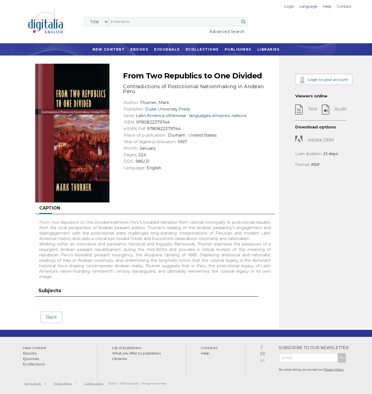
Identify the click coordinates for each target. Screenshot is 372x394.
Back (51, 317)
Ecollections (202, 49)
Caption (49, 208)
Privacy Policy (334, 369)
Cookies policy (93, 383)
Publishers (238, 49)
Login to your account (327, 79)
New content (34, 348)
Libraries (268, 49)
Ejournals (167, 49)
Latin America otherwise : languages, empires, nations (191, 115)
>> (341, 357)
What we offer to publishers (136, 353)
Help (205, 353)
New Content (109, 49)
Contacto (209, 348)
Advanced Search (227, 31)
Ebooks (139, 49)
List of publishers (126, 348)
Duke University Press (167, 109)
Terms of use (33, 383)
